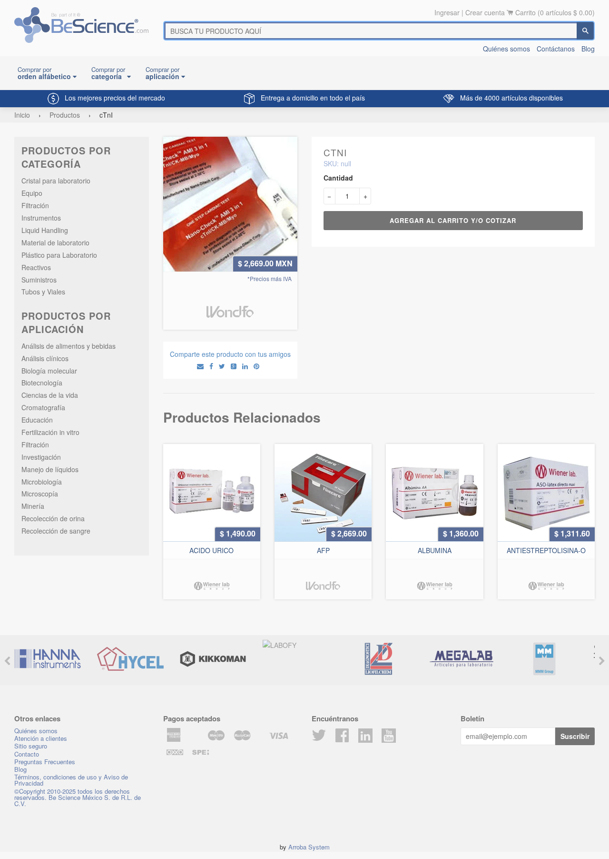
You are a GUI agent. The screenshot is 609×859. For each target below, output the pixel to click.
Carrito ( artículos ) (555, 12)
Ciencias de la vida (49, 395)
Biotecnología (41, 382)
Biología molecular (49, 370)
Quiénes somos (506, 48)
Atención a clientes (40, 738)
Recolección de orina (53, 518)
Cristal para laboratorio (55, 180)
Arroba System (309, 846)
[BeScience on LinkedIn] (365, 734)
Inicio (22, 115)
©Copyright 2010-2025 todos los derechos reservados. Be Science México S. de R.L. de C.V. (77, 797)
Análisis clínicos (45, 358)
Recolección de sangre (55, 531)
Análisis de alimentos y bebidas (68, 346)
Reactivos (36, 267)
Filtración (35, 205)
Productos (64, 115)
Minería (32, 506)
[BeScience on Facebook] (342, 738)
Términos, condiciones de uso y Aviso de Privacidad (71, 780)
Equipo (31, 193)
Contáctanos (556, 48)
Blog (588, 48)
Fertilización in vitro (50, 432)
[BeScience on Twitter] (319, 738)
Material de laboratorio (55, 242)
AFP (323, 550)
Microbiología (41, 481)
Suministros (39, 279)
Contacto (26, 753)
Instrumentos (41, 217)
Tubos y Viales (43, 291)
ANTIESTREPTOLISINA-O (546, 550)
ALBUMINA (435, 550)
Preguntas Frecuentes (44, 761)
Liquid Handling (44, 230)
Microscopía (39, 493)
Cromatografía (43, 407)
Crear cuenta (485, 12)
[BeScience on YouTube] (389, 734)
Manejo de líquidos (50, 469)
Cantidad (338, 177)
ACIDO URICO (211, 550)
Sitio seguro (30, 745)
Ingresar (447, 12)
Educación (37, 419)
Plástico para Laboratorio (59, 255)
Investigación (41, 457)
